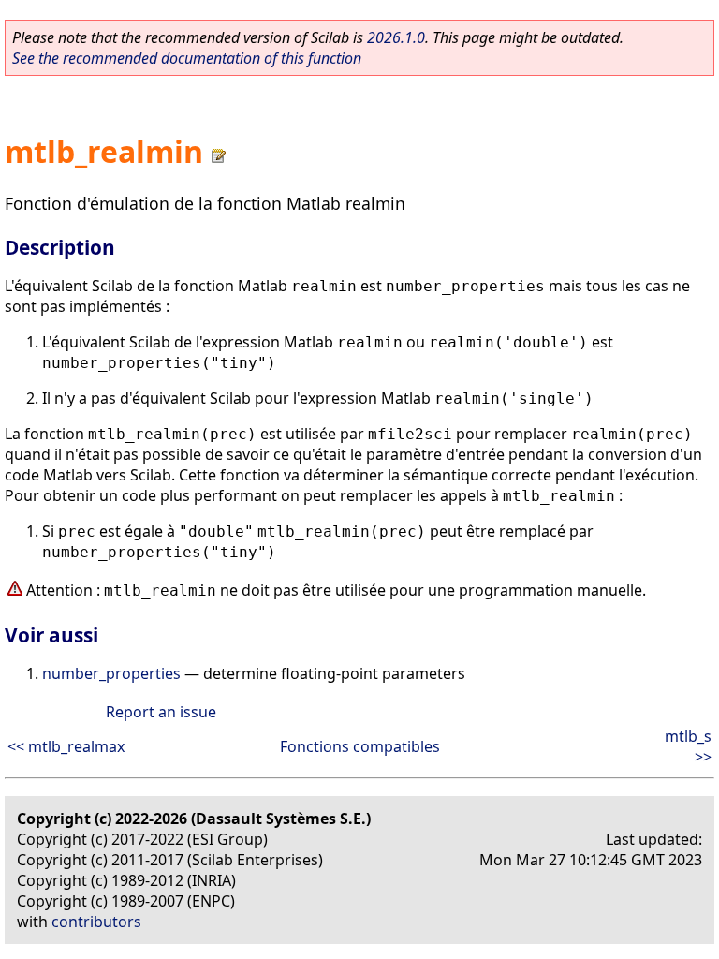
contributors (96, 921)
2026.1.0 (396, 37)
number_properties (111, 673)
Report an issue (161, 711)
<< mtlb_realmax (66, 746)
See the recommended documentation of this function (186, 58)
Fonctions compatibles (360, 746)
